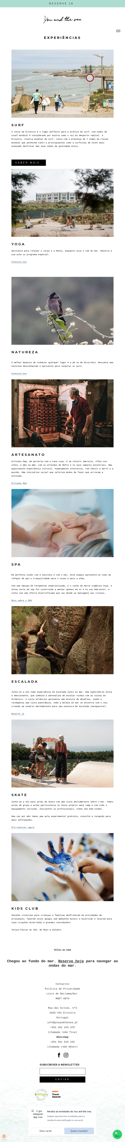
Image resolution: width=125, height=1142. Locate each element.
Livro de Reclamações (62, 993)
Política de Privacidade (62, 989)
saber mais (27, 162)
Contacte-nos (19, 262)
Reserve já (17, 714)
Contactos (62, 984)
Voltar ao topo (62, 949)
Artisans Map (19, 483)
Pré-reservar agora (22, 827)
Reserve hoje (71, 961)
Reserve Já (61, 3)
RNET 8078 (62, 998)
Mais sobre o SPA (21, 600)
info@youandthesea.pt (62, 1022)
